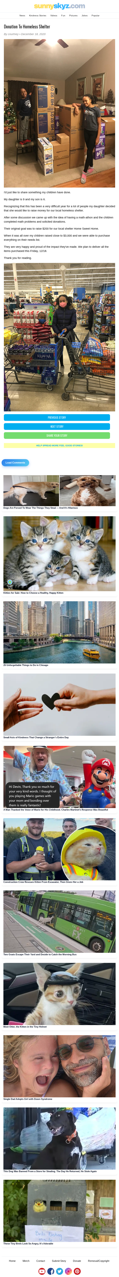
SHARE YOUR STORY (56, 435)
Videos (53, 15)
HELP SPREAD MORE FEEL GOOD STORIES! (59, 445)
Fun (63, 15)
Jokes (85, 15)
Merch (26, 1261)
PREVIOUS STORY (57, 417)
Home (12, 1261)
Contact (40, 1261)
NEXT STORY (57, 426)
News (22, 15)
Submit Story (59, 1261)
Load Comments (15, 462)
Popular (95, 15)
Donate (77, 1261)
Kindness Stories (37, 15)
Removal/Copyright (98, 1261)
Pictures (73, 15)
